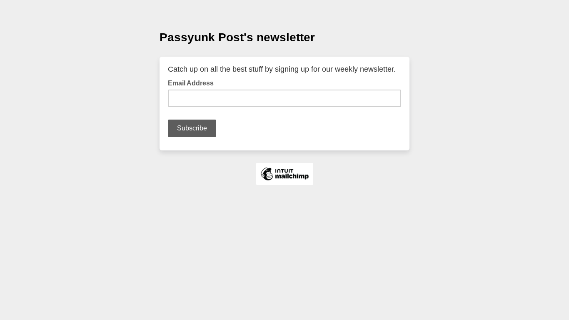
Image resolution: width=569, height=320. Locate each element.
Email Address (193, 82)
